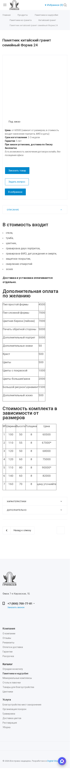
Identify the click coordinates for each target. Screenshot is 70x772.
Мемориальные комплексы (17, 678)
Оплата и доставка (13, 647)
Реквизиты (8, 642)
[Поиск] (65, 5)
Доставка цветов (12, 718)
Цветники (8, 691)
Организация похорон (14, 709)
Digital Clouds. (54, 761)
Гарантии (8, 651)
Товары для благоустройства (18, 687)
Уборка (6, 727)
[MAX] (62, 761)
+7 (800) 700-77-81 (19, 603)
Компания (9, 628)
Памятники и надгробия (15, 673)
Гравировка (9, 713)
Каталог (8, 664)
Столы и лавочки (12, 682)
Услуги (7, 699)
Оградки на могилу (13, 669)
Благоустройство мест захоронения (22, 704)
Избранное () (54, 5)
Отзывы (7, 638)
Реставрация (10, 722)
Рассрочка (8, 656)
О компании (9, 633)
